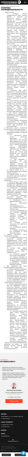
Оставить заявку (14, 401)
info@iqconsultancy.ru (20, 320)
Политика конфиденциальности (8, 447)
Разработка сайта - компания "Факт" (11, 450)
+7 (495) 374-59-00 (14, 397)
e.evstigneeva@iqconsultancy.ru (14, 393)
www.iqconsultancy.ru (16, 36)
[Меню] (25, 2)
